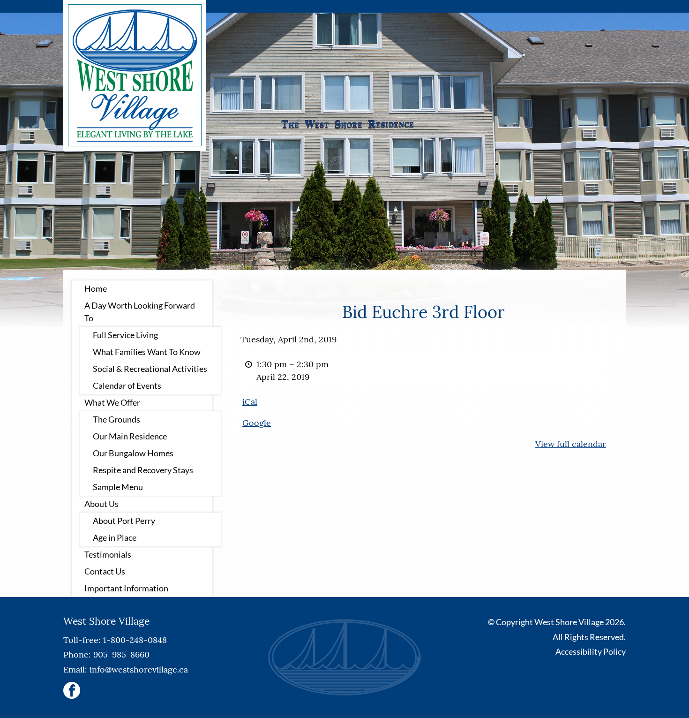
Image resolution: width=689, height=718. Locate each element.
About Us (101, 504)
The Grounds (116, 419)
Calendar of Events (127, 385)
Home (95, 288)
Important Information (126, 588)
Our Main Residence (130, 436)
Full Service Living (125, 335)
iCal (249, 401)
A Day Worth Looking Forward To (139, 311)
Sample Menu (118, 487)
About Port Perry (124, 520)
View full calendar (570, 443)
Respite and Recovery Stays (143, 470)
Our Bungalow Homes (133, 453)
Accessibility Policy (590, 651)
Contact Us (104, 571)
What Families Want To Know (147, 352)
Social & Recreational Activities (150, 368)
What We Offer (112, 402)
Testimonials (107, 554)
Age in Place (114, 537)
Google (256, 422)
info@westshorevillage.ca (139, 669)
